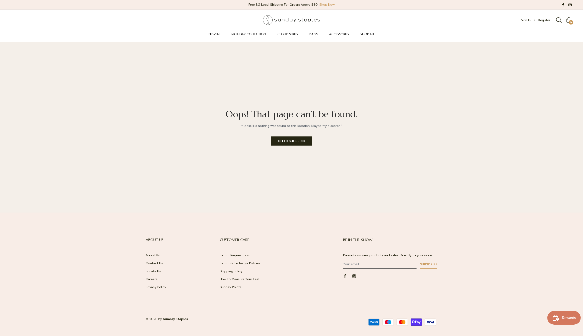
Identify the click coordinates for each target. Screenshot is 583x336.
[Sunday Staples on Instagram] (570, 5)
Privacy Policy (156, 287)
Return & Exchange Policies (240, 263)
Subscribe (428, 264)
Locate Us (153, 271)
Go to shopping (291, 141)
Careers (151, 279)
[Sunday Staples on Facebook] (563, 5)
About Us (153, 255)
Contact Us (154, 263)
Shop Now (327, 5)
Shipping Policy (231, 271)
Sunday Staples (175, 319)
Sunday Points (230, 287)
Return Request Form (235, 255)
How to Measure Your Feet (240, 279)
